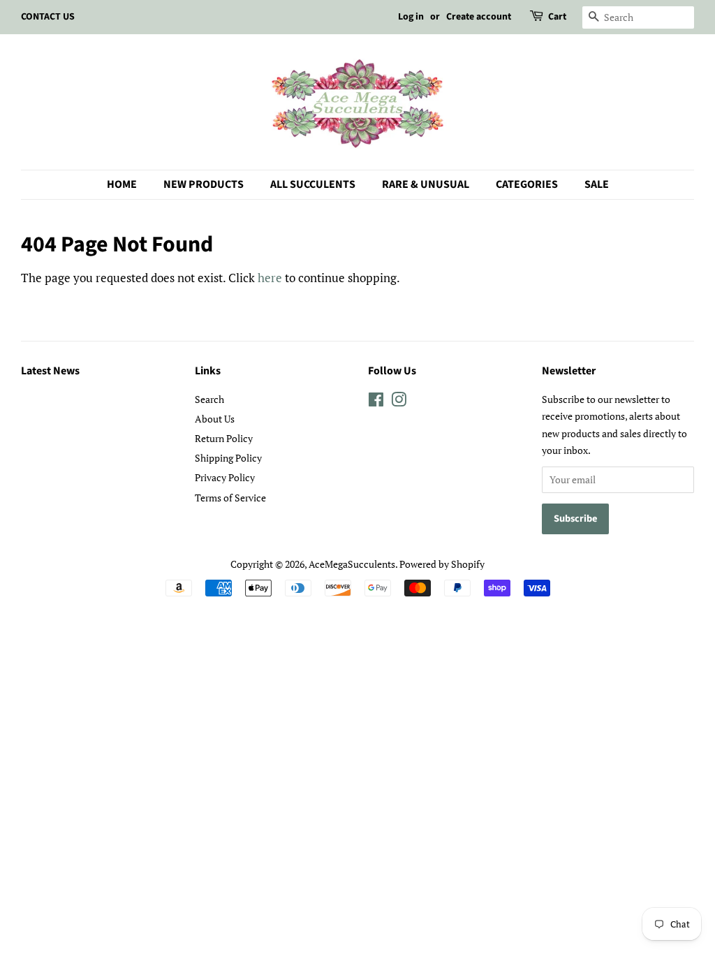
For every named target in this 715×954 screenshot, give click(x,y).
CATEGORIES (527, 184)
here (270, 278)
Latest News (50, 371)
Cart (557, 17)
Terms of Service (230, 497)
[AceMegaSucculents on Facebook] (376, 402)
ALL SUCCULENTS (312, 184)
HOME (122, 184)
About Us (215, 418)
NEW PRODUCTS (203, 184)
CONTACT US (48, 17)
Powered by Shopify (442, 564)
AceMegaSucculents (352, 564)
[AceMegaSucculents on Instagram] (398, 402)
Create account (478, 17)
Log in (411, 17)
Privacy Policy (225, 477)
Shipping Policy (228, 457)
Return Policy (224, 438)
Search (209, 399)
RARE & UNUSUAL (425, 184)
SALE (596, 184)
